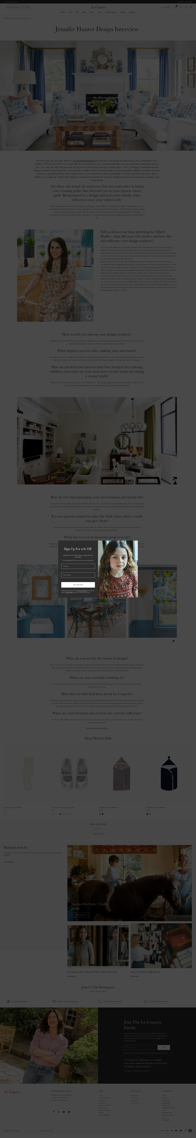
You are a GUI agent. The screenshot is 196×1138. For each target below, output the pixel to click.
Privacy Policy (69, 592)
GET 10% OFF (78, 585)
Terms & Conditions (82, 590)
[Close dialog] (135, 543)
